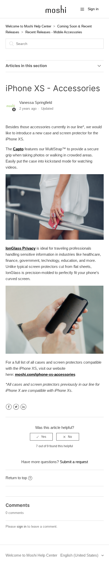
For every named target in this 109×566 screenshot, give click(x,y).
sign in (21, 526)
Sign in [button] (93, 9)
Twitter (16, 407)
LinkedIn (23, 407)
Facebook (9, 407)
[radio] (41, 437)
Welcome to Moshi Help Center (28, 26)
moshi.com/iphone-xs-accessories (45, 374)
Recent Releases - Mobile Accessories (53, 32)
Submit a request (74, 462)
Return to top (16, 478)
